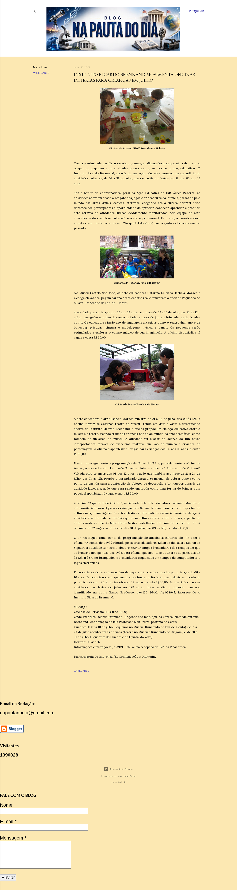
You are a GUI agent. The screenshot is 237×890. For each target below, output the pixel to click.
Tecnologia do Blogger (121, 769)
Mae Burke (130, 776)
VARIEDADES (41, 72)
